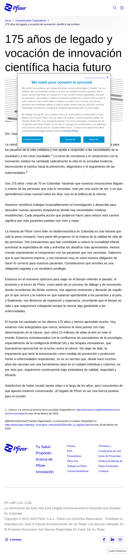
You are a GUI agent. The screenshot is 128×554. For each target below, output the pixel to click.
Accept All (70, 139)
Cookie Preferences (117, 551)
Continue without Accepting (96, 77)
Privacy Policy (70, 131)
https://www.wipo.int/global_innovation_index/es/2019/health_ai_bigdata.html (47, 424)
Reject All (93, 139)
